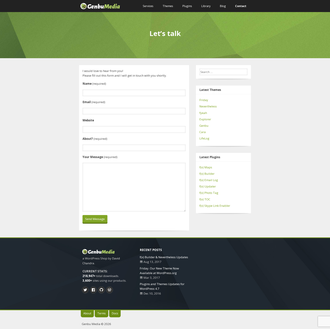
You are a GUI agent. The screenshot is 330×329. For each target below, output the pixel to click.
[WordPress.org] (109, 290)
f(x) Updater (207, 186)
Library (206, 6)
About (87, 313)
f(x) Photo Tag (208, 193)
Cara (202, 132)
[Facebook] (93, 290)
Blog (223, 6)
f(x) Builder (206, 174)
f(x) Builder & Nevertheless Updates (164, 257)
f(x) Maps (205, 167)
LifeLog (204, 138)
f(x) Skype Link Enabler (214, 206)
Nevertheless (208, 106)
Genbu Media (91, 324)
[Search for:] (223, 72)
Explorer (205, 119)
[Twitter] (85, 290)
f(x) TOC (204, 199)
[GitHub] (101, 290)
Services (148, 6)
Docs (115, 313)
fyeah (203, 113)
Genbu (203, 126)
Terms (101, 313)
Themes (168, 6)
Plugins (187, 6)
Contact (240, 6)
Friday (203, 100)
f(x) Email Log (208, 180)
